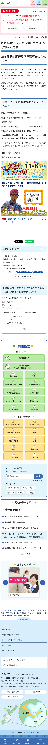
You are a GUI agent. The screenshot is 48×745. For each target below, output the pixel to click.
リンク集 (7, 645)
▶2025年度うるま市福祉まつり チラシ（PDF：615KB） (26, 220)
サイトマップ (9, 650)
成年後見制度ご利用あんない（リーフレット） (23, 548)
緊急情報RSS (33, 28)
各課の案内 (36, 692)
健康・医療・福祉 (14, 610)
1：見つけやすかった (13, 316)
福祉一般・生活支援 (30, 610)
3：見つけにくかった (13, 323)
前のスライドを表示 (5, 582)
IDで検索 (24, 471)
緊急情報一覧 (12, 28)
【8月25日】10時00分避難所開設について (22, 16)
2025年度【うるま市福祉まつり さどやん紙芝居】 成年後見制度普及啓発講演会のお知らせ (23, 535)
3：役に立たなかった (13, 308)
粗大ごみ (10, 493)
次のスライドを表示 (42, 582)
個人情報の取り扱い (11, 635)
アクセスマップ (13, 692)
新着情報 (45, 4)
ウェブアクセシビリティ (13, 640)
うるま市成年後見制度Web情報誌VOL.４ (21, 542)
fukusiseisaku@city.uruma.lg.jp (30, 272)
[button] (33, 3)
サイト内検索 (8, 476)
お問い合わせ (13, 697)
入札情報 (30, 493)
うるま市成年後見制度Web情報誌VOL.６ (21, 517)
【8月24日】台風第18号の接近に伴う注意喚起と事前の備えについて (24, 21)
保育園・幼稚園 (13, 488)
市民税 (20, 493)
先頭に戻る (25, 619)
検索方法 (38, 480)
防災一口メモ (40, 11)
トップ (3, 610)
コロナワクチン (28, 488)
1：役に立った (10, 302)
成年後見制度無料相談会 (14, 522)
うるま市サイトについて (13, 629)
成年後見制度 (12, 509)
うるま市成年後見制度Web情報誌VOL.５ (21, 528)
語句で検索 (12, 471)
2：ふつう (8, 305)
